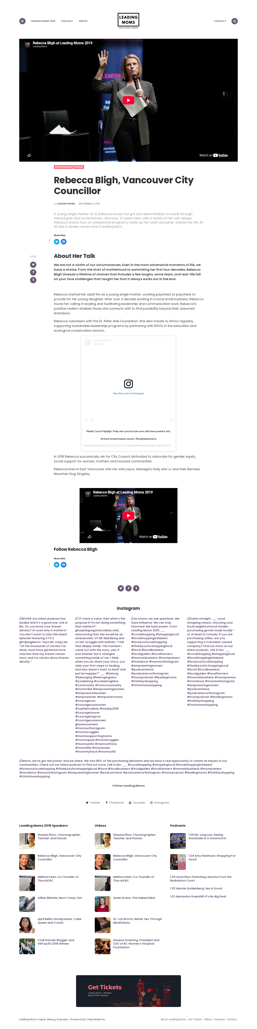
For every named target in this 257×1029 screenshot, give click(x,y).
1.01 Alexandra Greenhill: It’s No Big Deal (198, 896)
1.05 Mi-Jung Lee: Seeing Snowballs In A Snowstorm (207, 836)
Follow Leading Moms (129, 786)
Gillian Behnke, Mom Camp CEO (60, 898)
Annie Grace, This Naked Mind (134, 898)
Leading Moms (66, 204)
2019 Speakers (63, 167)
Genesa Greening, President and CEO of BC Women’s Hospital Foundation (136, 943)
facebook (116, 803)
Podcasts (219, 1019)
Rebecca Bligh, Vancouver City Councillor (59, 857)
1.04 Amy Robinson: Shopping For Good (212, 857)
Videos (83, 21)
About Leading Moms (173, 1019)
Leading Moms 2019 (43, 21)
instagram (161, 803)
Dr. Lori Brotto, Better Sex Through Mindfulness (137, 921)
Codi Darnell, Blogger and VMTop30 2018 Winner (56, 942)
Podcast (67, 21)
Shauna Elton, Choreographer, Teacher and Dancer (59, 836)
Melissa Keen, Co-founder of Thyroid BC (58, 879)
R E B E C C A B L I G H (116, 445)
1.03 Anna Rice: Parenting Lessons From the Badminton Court (200, 879)
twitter (95, 803)
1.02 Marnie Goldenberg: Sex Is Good (196, 888)
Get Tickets (195, 1019)
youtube (139, 803)
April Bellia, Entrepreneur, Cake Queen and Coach (59, 921)
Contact (220, 21)
